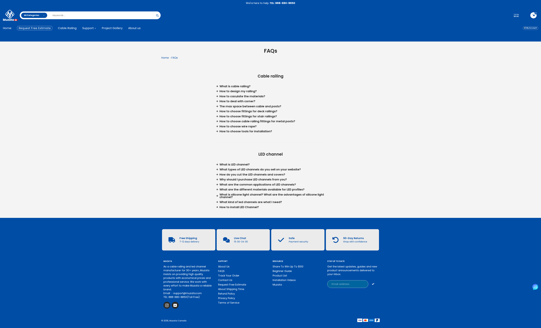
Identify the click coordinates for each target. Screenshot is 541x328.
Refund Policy (226, 293)
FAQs (174, 57)
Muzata (277, 284)
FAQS (221, 271)
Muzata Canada (177, 320)
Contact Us (225, 280)
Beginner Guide (282, 271)
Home (165, 57)
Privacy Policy (226, 298)
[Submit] (373, 283)
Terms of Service (228, 302)
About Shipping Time (231, 289)
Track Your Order (228, 275)
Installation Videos (284, 280)
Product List (280, 275)
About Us (224, 266)
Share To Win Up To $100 (288, 266)
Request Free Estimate (232, 284)
